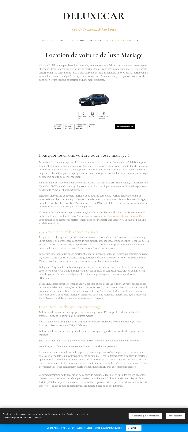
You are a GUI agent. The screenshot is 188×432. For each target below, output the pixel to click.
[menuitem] (48, 40)
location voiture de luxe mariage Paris (124, 216)
